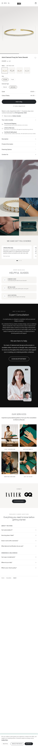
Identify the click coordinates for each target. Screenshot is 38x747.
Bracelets (8, 578)
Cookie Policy (4, 740)
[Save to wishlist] (35, 58)
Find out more (6, 256)
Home (2, 578)
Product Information (7, 144)
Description (5, 139)
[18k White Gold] (12, 70)
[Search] (8, 3)
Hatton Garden (17, 116)
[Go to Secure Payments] (21, 260)
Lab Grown (13, 87)
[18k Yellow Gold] (5, 70)
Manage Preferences (17, 743)
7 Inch (12, 79)
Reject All (5, 743)
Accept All (29, 743)
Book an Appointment (20, 106)
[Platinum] (27, 70)
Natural (5, 87)
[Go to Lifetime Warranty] (17, 260)
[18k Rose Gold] (20, 70)
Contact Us (5, 154)
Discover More (19, 501)
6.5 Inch (5, 79)
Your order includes (7, 120)
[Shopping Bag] (36, 3)
